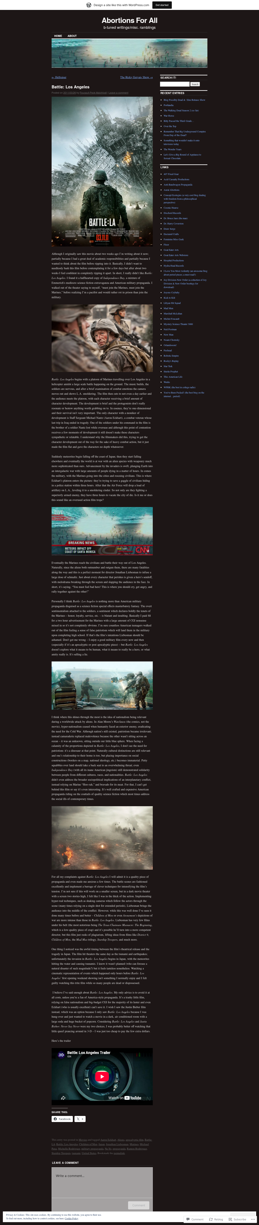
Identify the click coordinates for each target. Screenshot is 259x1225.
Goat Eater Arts (171, 249)
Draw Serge (169, 228)
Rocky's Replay (171, 360)
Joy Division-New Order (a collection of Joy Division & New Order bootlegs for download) (185, 283)
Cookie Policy (71, 1218)
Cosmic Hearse (171, 207)
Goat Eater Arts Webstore (176, 255)
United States (89, 1153)
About (72, 36)
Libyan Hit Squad (172, 302)
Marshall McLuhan (173, 313)
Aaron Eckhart (108, 1139)
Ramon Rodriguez (137, 1148)
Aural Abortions (171, 189)
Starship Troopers (61, 1153)
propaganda (119, 1148)
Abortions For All (129, 20)
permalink (119, 1153)
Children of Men (88, 1144)
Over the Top (170, 126)
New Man (168, 334)
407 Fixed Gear (171, 174)
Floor (166, 244)
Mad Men (168, 308)
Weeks (167, 382)
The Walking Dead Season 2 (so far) (181, 110)
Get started (162, 4)
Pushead (168, 350)
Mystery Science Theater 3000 (178, 324)
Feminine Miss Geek (174, 239)
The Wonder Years (173, 149)
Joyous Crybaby (171, 292)
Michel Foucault (171, 318)
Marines (134, 1144)
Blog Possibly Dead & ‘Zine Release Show (184, 99)
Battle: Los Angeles (67, 1144)
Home (58, 36)
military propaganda (92, 1148)
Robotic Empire (171, 355)
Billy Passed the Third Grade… (179, 120)
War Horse (169, 115)
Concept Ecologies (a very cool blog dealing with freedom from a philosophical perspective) (185, 198)
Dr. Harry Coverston (174, 223)
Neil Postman (170, 329)
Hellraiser (59, 77)
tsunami (76, 1153)
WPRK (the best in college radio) (179, 387)
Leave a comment (118, 92)
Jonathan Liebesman (117, 1144)
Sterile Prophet (171, 371)
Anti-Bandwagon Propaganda (178, 184)
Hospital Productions (174, 260)
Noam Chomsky (171, 339)
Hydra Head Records (174, 265)
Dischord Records (172, 212)
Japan (102, 1144)
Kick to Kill (169, 297)
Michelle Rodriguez (69, 1148)
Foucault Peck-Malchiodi (93, 92)
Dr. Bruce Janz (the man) (176, 218)
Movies (83, 1139)
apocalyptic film (134, 1139)
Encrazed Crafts (171, 234)
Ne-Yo (108, 1148)
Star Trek (168, 366)
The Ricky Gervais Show (136, 77)
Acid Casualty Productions (176, 179)
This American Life (173, 376)
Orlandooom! (170, 345)
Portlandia (168, 105)
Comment (138, 1205)
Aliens (120, 1139)
